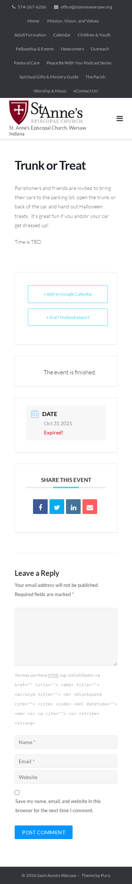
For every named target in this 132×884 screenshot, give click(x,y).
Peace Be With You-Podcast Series (79, 63)
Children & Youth (94, 35)
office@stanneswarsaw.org (86, 7)
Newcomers (72, 49)
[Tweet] (57, 506)
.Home (32, 21)
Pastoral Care (27, 63)
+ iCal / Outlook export (67, 317)
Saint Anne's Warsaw (56, 875)
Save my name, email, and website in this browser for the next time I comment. (58, 805)
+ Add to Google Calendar (67, 294)
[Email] (89, 506)
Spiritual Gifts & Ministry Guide (48, 77)
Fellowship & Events (35, 49)
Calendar (62, 35)
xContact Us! (85, 91)
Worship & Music (50, 91)
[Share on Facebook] (40, 506)
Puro (105, 875)
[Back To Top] (114, 866)
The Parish (95, 77)
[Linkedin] (73, 506)
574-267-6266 (32, 7)
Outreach (100, 49)
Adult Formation (30, 35)
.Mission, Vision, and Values (72, 21)
